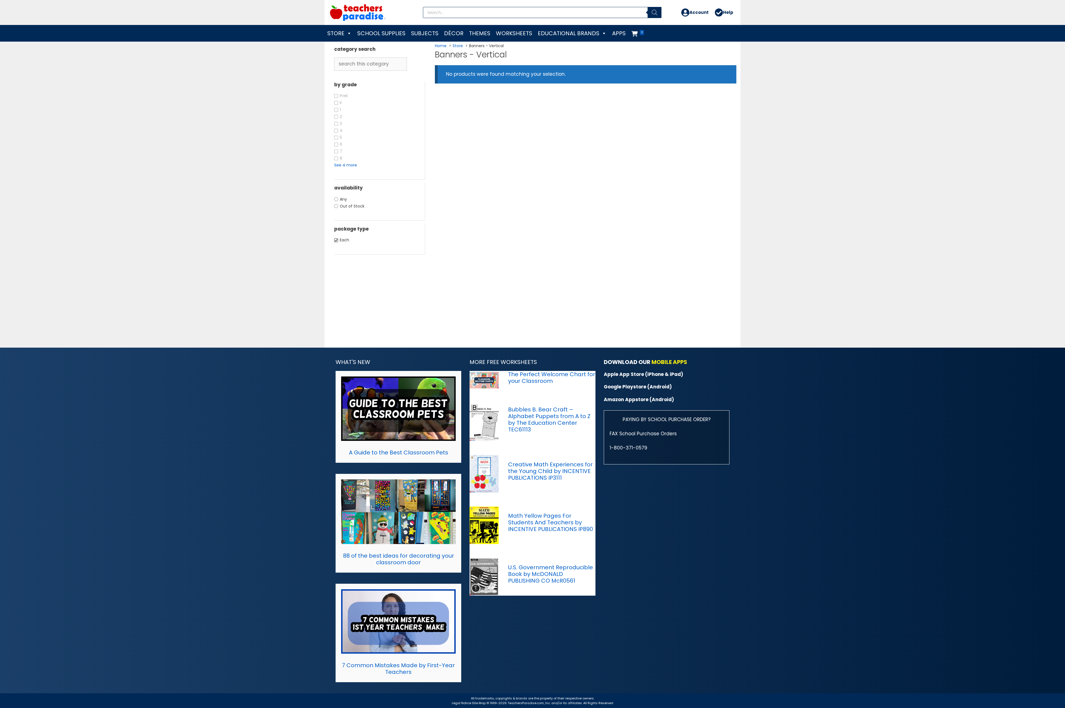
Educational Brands (568, 33)
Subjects (424, 33)
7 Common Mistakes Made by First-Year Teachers (398, 668)
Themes (479, 33)
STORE (335, 33)
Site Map (479, 703)
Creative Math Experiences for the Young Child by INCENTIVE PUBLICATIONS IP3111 (550, 471)
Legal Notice (461, 703)
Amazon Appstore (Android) (639, 399)
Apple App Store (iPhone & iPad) (643, 374)
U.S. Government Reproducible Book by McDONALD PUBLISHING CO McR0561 (550, 574)
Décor (453, 33)
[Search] (654, 12)
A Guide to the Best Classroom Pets (398, 452)
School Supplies (381, 33)
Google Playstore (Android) (638, 386)
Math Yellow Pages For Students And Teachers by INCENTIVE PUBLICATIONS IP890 (550, 522)
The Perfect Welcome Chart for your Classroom (551, 377)
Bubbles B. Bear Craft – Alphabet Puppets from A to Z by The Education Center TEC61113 (549, 419)
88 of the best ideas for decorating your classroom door (398, 559)
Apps (619, 33)
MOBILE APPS (669, 362)
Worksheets (514, 33)
